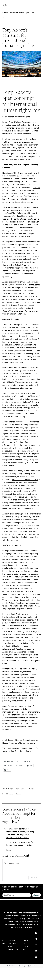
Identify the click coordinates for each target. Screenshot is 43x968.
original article (29, 751)
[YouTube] (36, 957)
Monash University (23, 117)
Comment (34, 878)
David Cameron (9, 199)
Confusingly (21, 614)
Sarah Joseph (8, 117)
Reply (8, 850)
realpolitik (18, 794)
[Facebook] (36, 933)
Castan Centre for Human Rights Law (18, 13)
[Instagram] (36, 945)
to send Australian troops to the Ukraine (19, 506)
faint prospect (24, 236)
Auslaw (31, 789)
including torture (33, 354)
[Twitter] (36, 939)
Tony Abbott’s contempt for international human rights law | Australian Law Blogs (20, 832)
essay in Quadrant (19, 125)
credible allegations (19, 222)
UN (36, 225)
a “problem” (28, 311)
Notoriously (7, 173)
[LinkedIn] (36, 951)
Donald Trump (7, 794)
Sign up (36, 895)
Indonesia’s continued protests (25, 479)
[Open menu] (3, 18)
